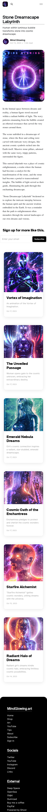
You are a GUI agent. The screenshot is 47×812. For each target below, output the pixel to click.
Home (10, 715)
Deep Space (13, 788)
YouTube (11, 726)
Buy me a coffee (15, 802)
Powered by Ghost (17, 810)
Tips (9, 730)
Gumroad (12, 799)
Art (8, 722)
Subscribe (12, 737)
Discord (11, 768)
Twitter (10, 757)
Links (10, 771)
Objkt (10, 795)
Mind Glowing (17, 40)
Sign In (10, 741)
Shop (10, 719)
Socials (12, 751)
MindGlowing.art (19, 709)
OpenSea (12, 792)
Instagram (12, 764)
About (10, 733)
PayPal (10, 806)
